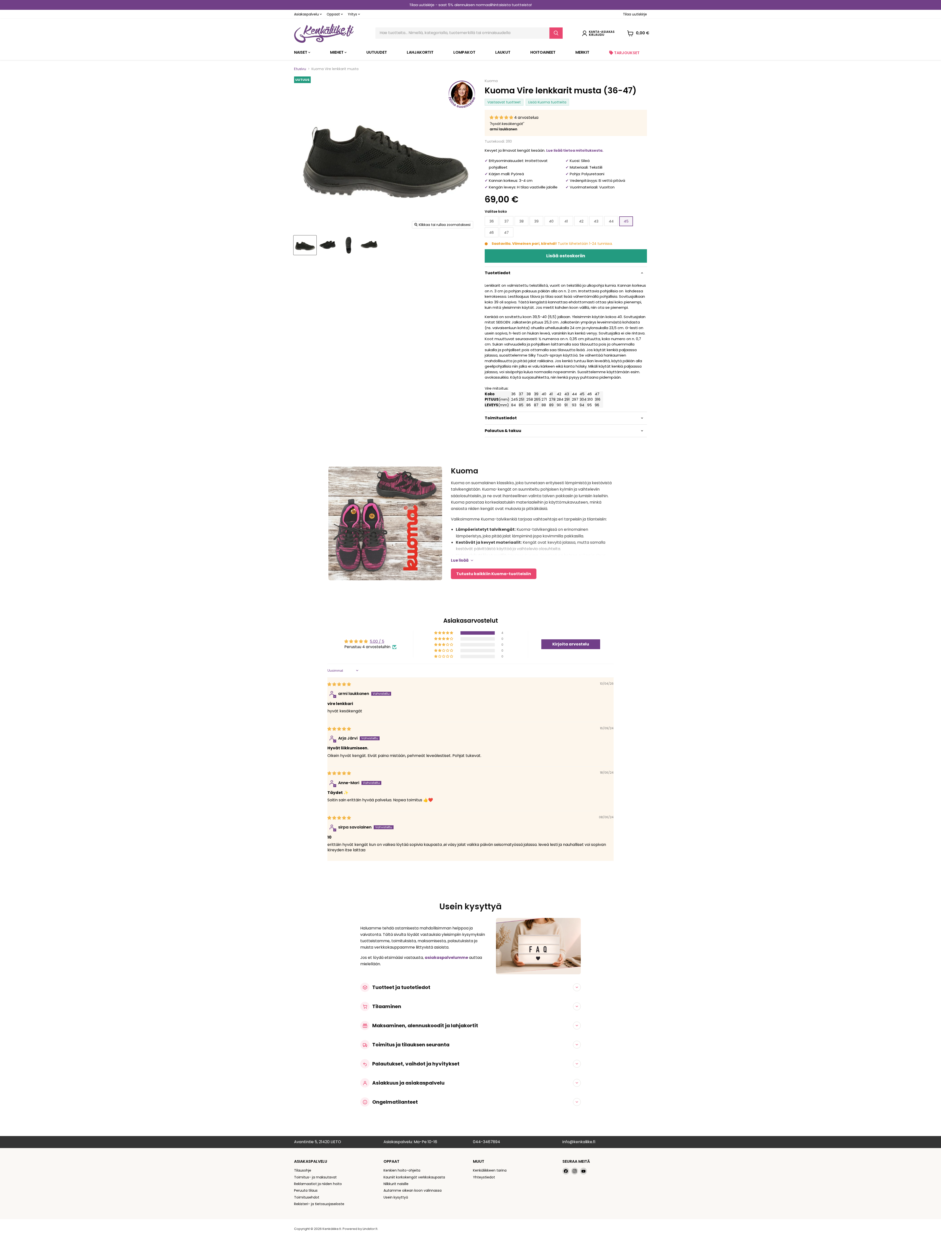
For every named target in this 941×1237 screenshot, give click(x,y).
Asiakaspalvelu (307, 14)
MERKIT (582, 52)
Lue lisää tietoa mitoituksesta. (574, 150)
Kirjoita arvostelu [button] (570, 644)
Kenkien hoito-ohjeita (402, 1170)
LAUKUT (502, 52)
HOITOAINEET (543, 52)
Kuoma (491, 80)
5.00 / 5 (377, 641)
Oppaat (334, 14)
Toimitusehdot (306, 1197)
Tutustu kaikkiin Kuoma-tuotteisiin (493, 574)
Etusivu (300, 69)
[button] (502, 117)
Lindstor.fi (370, 1228)
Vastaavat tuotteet (504, 102)
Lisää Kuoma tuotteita (547, 102)
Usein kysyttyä (396, 1197)
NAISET (301, 52)
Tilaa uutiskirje (635, 14)
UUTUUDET (376, 52)
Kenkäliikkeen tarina (490, 1170)
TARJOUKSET (626, 53)
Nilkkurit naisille (396, 1183)
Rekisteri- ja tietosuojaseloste (319, 1203)
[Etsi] (556, 33)
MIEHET (337, 52)
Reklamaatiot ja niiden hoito (318, 1183)
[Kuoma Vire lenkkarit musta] (305, 245)
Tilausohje (302, 1170)
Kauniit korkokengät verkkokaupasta (414, 1177)
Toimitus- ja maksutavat (315, 1177)
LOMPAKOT (464, 52)
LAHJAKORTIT (420, 52)
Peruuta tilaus (306, 1190)
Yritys (353, 14)
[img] (339, 684)
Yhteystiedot (484, 1177)
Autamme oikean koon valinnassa (413, 1190)
